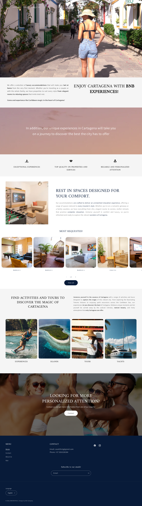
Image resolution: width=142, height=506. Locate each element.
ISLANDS (54, 361)
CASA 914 (113, 270)
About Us (9, 457)
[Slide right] (75, 277)
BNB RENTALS (14, 501)
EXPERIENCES (21, 361)
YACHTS (120, 361)
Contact (71, 413)
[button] (16, 7)
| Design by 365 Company (26, 501)
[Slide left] (66, 277)
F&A (7, 461)
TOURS (87, 361)
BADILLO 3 (49, 270)
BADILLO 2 (17, 270)
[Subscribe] (88, 473)
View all (71, 283)
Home (8, 449)
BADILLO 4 (81, 270)
